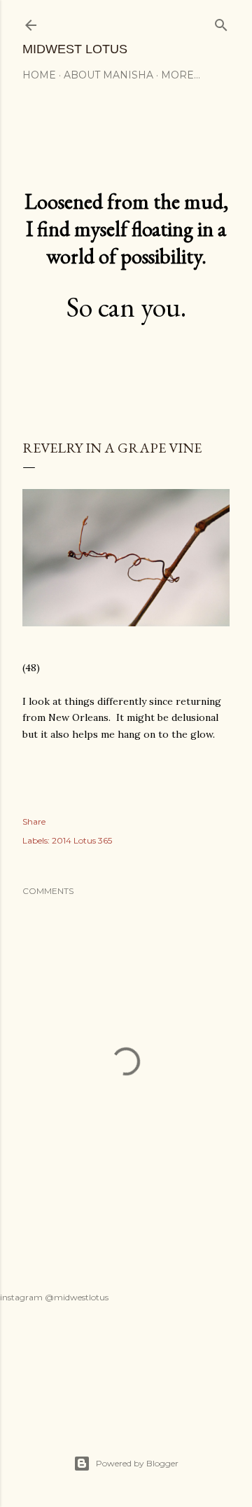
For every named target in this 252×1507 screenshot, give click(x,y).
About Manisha (108, 75)
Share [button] (34, 821)
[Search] (221, 22)
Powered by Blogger (137, 1463)
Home (39, 75)
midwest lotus (74, 49)
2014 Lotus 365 (82, 840)
